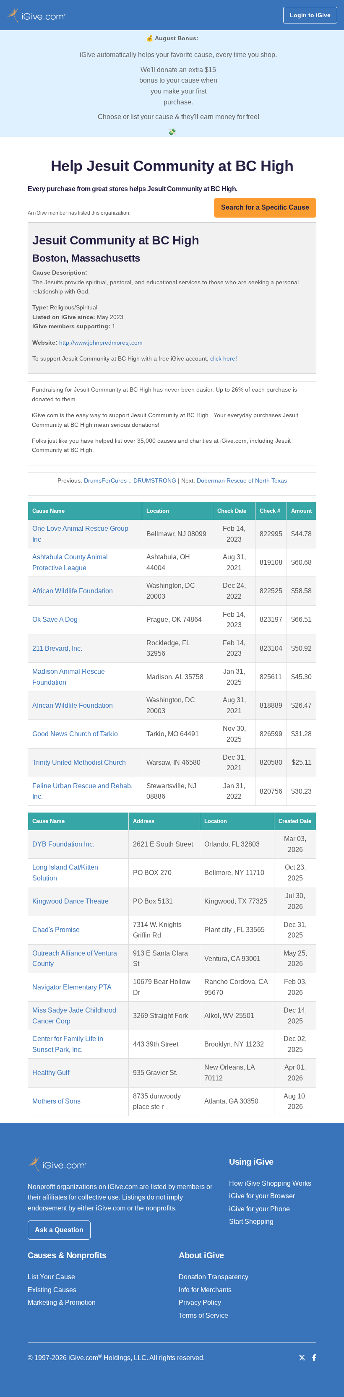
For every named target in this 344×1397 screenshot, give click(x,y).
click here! (223, 358)
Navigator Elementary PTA (72, 987)
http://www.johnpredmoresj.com (101, 342)
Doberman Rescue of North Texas (242, 480)
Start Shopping (251, 1221)
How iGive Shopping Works (270, 1183)
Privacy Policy (200, 1302)
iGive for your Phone (259, 1209)
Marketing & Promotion (62, 1302)
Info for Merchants (205, 1289)
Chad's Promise (56, 929)
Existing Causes (52, 1289)
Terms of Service (203, 1315)
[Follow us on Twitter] (302, 1357)
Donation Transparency (213, 1276)
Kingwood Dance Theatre (70, 901)
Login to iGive (310, 15)
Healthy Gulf (50, 1072)
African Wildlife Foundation (72, 591)
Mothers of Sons (56, 1101)
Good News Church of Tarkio (75, 733)
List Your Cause (51, 1276)
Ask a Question (59, 1229)
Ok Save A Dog (55, 619)
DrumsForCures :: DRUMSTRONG (130, 480)
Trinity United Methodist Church (79, 762)
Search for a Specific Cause (265, 207)
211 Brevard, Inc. (57, 648)
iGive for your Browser (262, 1196)
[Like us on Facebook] (314, 1357)
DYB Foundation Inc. (63, 844)
